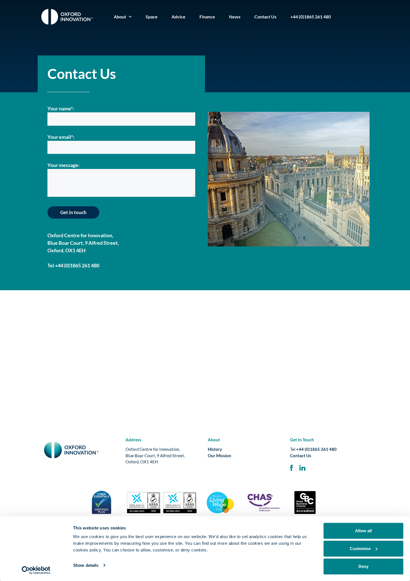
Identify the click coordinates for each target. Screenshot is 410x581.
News (234, 16)
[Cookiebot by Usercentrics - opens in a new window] (36, 570)
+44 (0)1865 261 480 (310, 16)
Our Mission (219, 455)
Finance (207, 16)
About (120, 16)
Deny (363, 566)
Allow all (363, 530)
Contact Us (265, 16)
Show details (85, 565)
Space (152, 16)
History (215, 449)
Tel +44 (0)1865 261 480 (73, 265)
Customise (360, 548)
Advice (178, 16)
